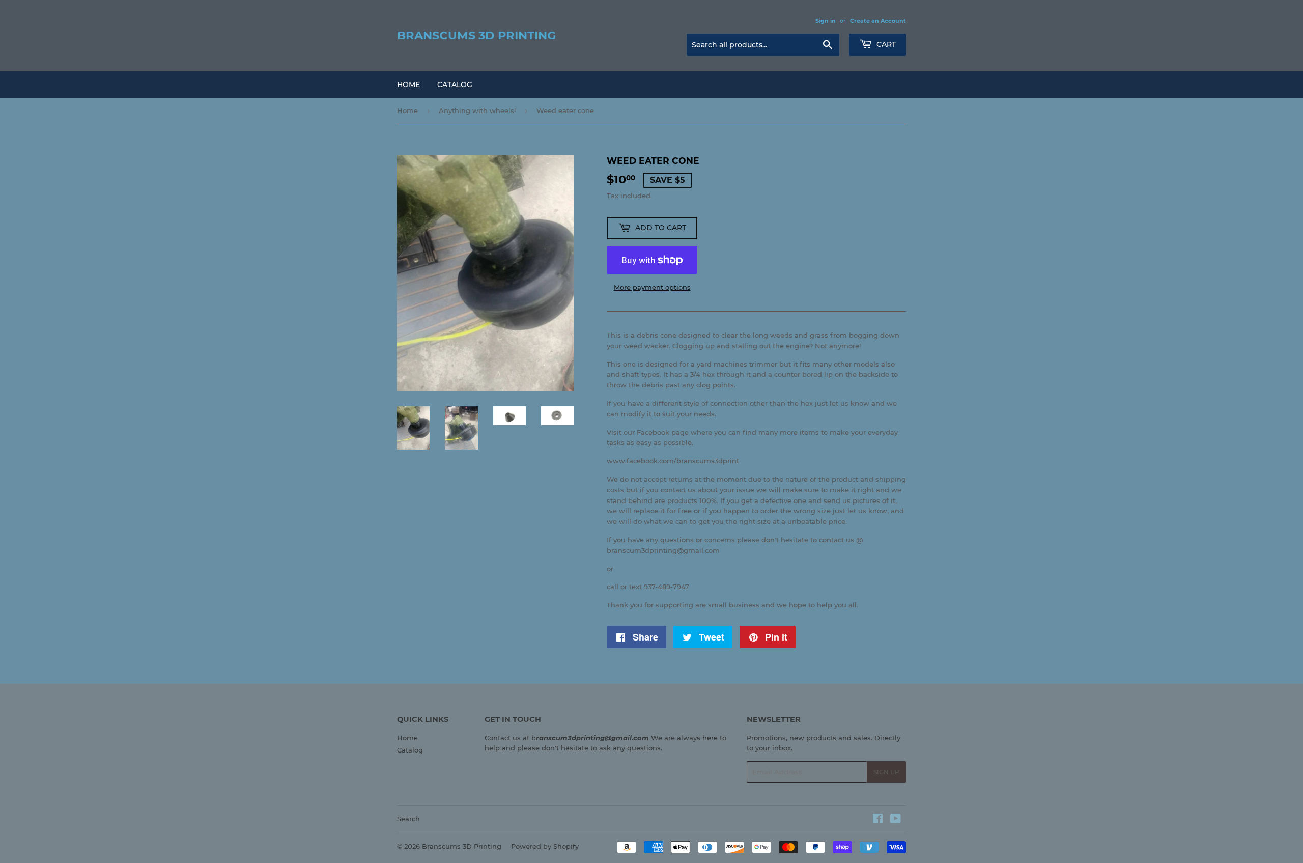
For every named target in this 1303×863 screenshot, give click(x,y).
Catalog (454, 84)
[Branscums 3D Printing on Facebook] (877, 820)
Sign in (825, 20)
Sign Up (886, 772)
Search (408, 819)
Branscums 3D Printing (476, 35)
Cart (885, 44)
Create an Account (878, 20)
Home (408, 84)
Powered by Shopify (545, 846)
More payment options (652, 287)
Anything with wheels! (477, 110)
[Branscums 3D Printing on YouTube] (895, 820)
